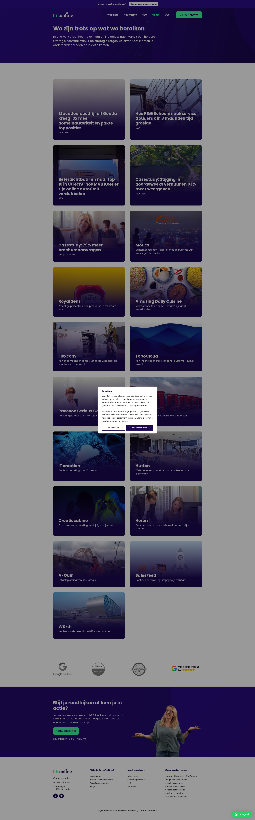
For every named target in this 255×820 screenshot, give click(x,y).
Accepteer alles (139, 427)
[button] (242, 814)
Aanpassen (113, 427)
